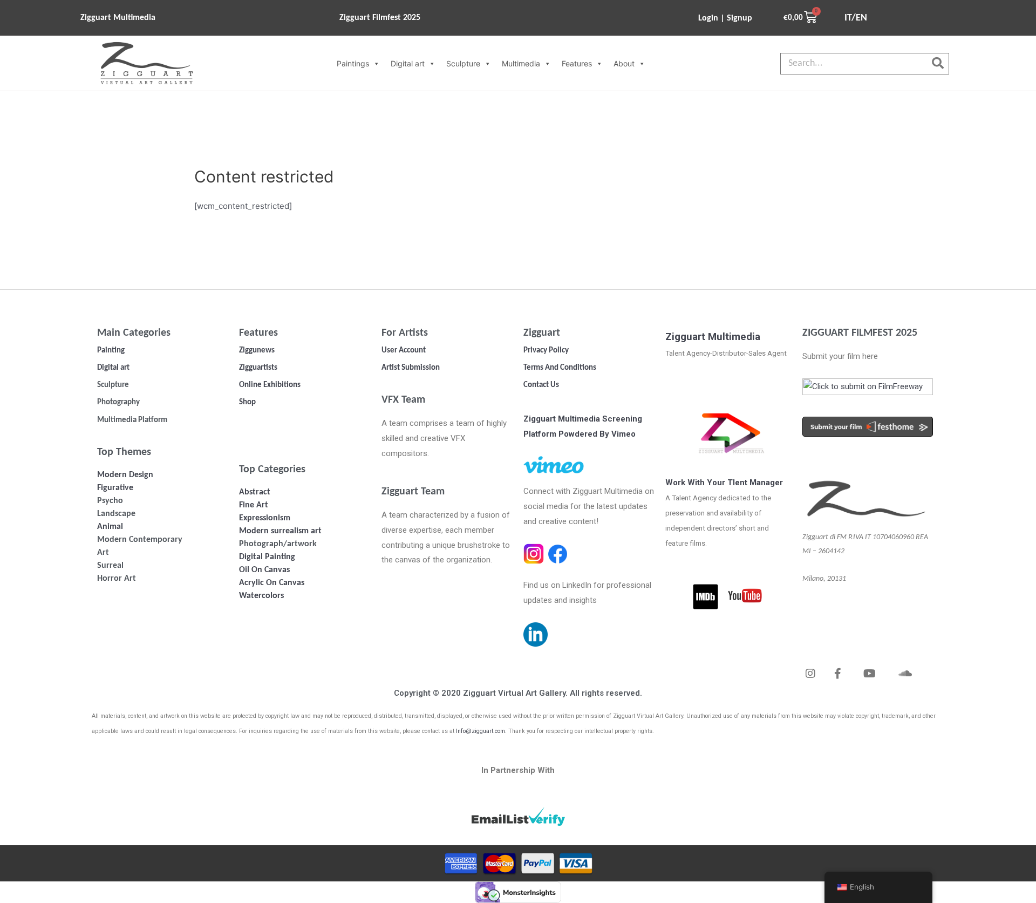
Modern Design (125, 475)
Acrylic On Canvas (271, 583)
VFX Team (403, 400)
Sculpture (463, 63)
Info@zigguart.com (480, 731)
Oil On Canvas (264, 570)
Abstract (254, 492)
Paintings (353, 63)
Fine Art (253, 505)
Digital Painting (267, 557)
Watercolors (261, 596)
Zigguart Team (413, 491)
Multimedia (521, 63)
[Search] (938, 63)
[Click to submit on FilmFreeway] (867, 390)
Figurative (115, 488)
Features (577, 63)
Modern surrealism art (280, 531)
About (624, 63)
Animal (110, 526)
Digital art (408, 63)
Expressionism (264, 518)
